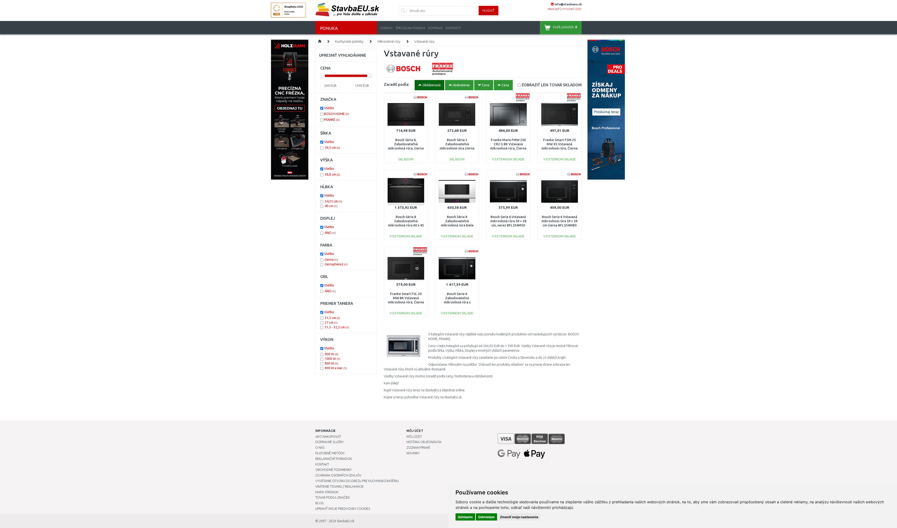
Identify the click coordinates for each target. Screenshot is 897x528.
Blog (319, 503)
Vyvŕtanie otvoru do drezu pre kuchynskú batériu (357, 481)
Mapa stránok (326, 492)
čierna (331, 259)
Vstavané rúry (424, 41)
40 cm (331, 206)
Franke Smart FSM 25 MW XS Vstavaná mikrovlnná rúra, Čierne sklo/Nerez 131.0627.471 (559, 148)
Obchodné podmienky (333, 470)
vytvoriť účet (572, 9)
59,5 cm (332, 147)
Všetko (329, 108)
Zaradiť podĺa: (396, 84)
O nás (319, 447)
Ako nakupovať (328, 436)
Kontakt (322, 464)
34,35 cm (333, 201)
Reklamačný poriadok (333, 459)
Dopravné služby (329, 442)
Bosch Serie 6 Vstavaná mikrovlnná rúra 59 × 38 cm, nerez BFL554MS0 (508, 221)
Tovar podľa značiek (332, 497)
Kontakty (453, 28)
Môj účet (414, 436)
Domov (386, 28)
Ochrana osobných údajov (338, 475)
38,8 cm (332, 174)
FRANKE (332, 120)
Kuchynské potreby (349, 41)
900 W (331, 354)
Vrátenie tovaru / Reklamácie (339, 486)
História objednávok (423, 442)
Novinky (413, 453)
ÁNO (330, 233)
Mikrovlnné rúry (388, 41)
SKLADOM (551, 85)
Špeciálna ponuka (410, 28)
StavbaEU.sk (345, 521)
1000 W (332, 359)
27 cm (331, 322)
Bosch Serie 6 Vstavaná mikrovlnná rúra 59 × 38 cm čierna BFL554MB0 (559, 221)
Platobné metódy (330, 453)
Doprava (435, 28)
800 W (331, 363)
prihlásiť (554, 9)
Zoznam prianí (418, 447)
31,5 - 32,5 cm (337, 327)
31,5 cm (332, 318)
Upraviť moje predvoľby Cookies (342, 509)
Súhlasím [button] (465, 517)
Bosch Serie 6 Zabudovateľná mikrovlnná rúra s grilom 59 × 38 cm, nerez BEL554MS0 (457, 302)
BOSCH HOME (336, 114)
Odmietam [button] (486, 517)
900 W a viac (336, 368)
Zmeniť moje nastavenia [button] (519, 517)
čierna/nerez (336, 264)
